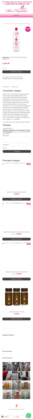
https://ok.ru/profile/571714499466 (16, 409)
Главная (6, 23)
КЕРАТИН (19, 77)
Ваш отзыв (6, 135)
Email (4, 148)
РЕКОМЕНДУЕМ (6, 78)
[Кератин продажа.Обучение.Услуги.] (16, 10)
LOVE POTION (11, 23)
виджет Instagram (26, 399)
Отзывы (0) (14, 86)
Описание (6, 86)
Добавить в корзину (16, 72)
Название (6, 144)
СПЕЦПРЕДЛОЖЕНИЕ (17, 78)
